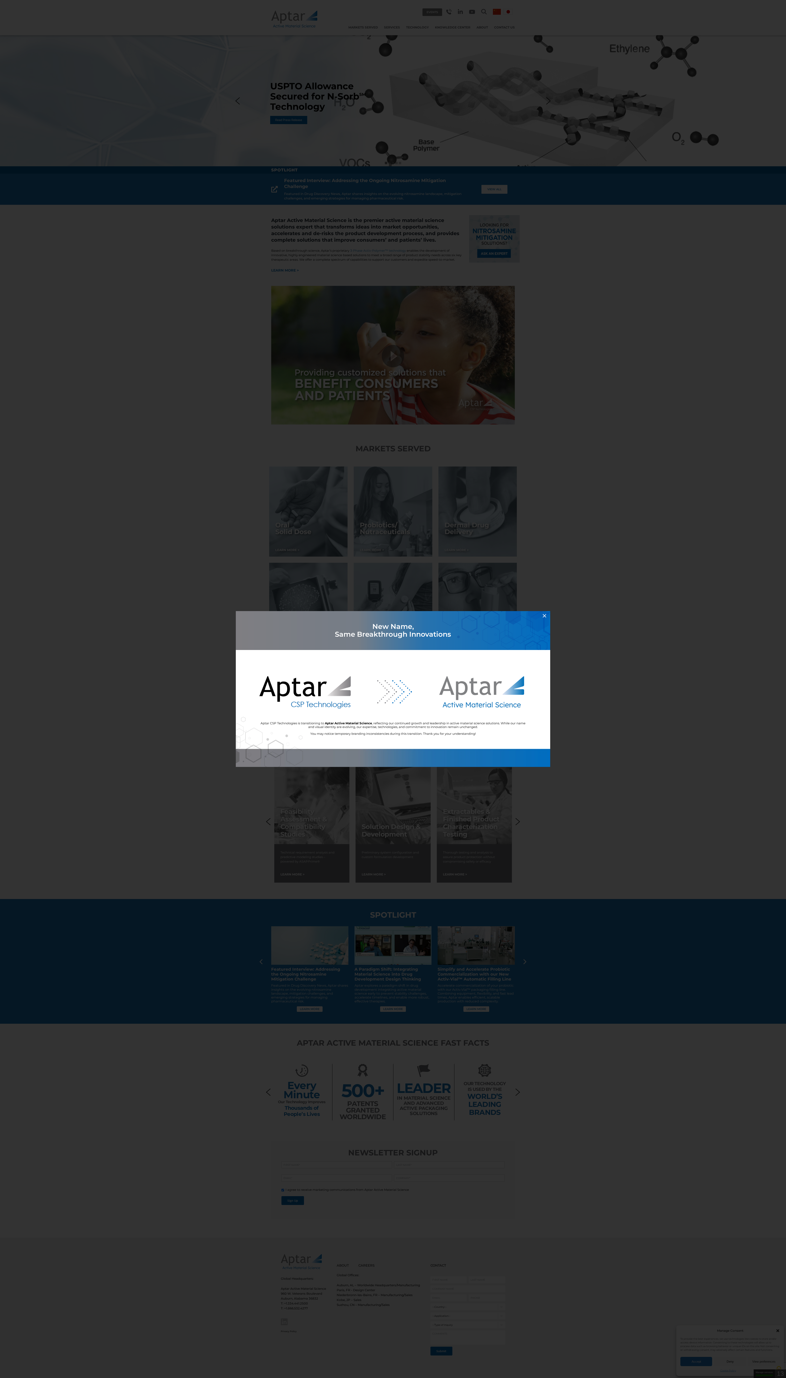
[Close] (544, 615)
